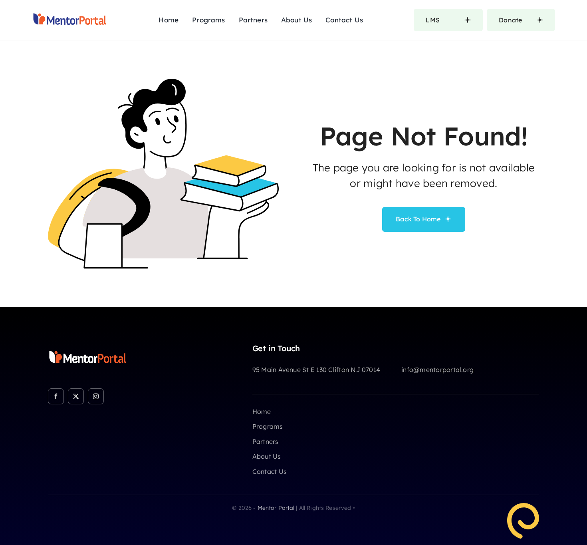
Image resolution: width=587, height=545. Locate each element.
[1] (70, 10)
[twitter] (76, 396)
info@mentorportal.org (437, 370)
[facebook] (56, 396)
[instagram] (96, 396)
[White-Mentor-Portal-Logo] (88, 347)
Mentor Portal (276, 507)
